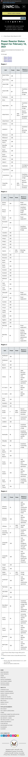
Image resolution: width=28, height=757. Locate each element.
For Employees (21, 754)
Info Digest (4, 708)
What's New (8, 27)
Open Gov (3, 677)
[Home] (12, 6)
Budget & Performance (7, 691)
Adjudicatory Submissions (8, 716)
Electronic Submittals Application (10, 714)
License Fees (4, 695)
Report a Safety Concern (14, 13)
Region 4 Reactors (8, 61)
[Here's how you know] (14, 2)
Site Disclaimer (14, 754)
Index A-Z (15, 29)
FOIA (21, 749)
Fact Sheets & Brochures (7, 710)
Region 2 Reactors (8, 58)
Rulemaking (4, 727)
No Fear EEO (20, 751)
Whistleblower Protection (11, 751)
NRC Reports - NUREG (6, 718)
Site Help (14, 27)
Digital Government (6, 679)
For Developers (5, 684)
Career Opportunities (6, 698)
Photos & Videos (5, 683)
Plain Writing (4, 723)
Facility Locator (20, 26)
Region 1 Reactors (8, 57)
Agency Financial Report (7, 693)
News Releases (4, 672)
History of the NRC (6, 696)
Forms (2, 712)
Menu (24, 6)
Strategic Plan (5, 689)
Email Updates (9, 29)
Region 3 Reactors (8, 59)
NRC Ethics (3, 700)
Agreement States (11, 26)
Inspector (9, 753)
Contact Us (20, 27)
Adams (2, 675)
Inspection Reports (6, 721)
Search (23, 18)
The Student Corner (6, 681)
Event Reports (4, 674)
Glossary (3, 728)
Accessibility (21, 753)
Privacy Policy (7, 754)
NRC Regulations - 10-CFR (7, 719)
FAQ (5, 26)
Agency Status (4, 702)
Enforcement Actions (6, 725)
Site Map (16, 753)
